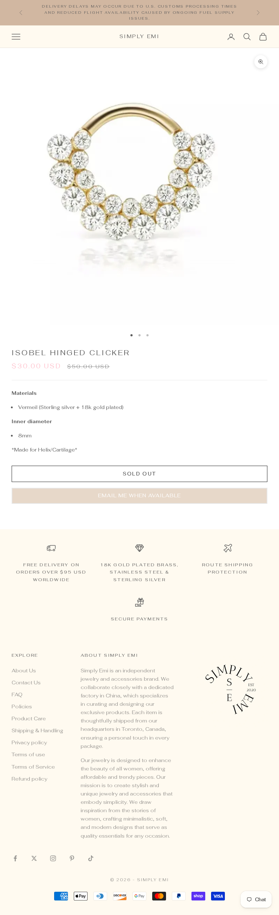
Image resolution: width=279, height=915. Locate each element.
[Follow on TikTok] (90, 858)
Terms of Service (33, 767)
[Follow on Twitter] (34, 858)
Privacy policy (29, 742)
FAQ (17, 694)
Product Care (29, 718)
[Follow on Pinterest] (72, 858)
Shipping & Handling (37, 730)
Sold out (140, 474)
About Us (24, 670)
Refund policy (29, 779)
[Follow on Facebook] (15, 858)
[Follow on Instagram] (53, 858)
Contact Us (26, 682)
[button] (139, 496)
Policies (22, 706)
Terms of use (28, 754)
